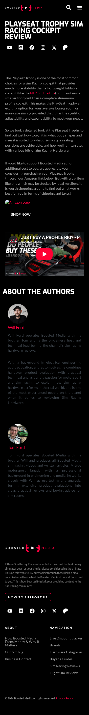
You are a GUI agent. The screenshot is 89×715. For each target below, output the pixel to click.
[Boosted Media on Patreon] (65, 48)
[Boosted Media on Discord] (21, 48)
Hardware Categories (66, 652)
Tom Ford (16, 447)
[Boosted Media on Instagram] (43, 48)
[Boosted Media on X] (54, 48)
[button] (80, 8)
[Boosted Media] (23, 7)
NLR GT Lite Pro (42, 93)
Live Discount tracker (66, 638)
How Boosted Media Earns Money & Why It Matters (22, 641)
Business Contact (18, 659)
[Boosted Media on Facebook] (32, 48)
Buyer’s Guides (61, 659)
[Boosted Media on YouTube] (10, 48)
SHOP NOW (21, 214)
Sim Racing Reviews (65, 666)
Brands (55, 645)
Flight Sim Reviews (64, 673)
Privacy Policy (64, 698)
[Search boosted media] (68, 7)
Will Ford (16, 327)
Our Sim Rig (14, 652)
